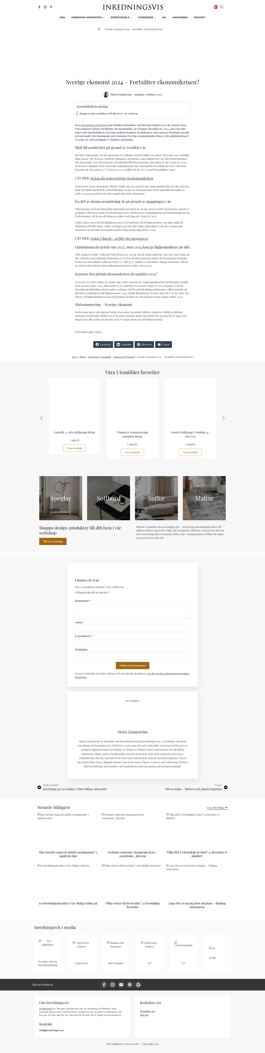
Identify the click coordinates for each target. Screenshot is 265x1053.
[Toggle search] (222, 7)
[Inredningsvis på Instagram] (45, 7)
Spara (107, 30)
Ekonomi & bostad (124, 356)
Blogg (82, 356)
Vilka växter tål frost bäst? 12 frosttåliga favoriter (133, 905)
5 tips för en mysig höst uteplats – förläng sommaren (197, 905)
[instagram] (112, 984)
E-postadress (84, 636)
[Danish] (216, 7)
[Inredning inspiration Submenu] (105, 17)
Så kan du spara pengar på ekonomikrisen (121, 178)
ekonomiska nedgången (94, 125)
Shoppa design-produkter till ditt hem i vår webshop (108, 113)
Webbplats (81, 649)
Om (164, 18)
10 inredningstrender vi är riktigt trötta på (68, 903)
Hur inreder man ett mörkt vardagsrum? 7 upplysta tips (68, 854)
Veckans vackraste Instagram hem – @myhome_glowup (132, 854)
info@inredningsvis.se (51, 1030)
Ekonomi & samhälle (99, 356)
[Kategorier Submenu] (156, 17)
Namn (79, 622)
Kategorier (145, 18)
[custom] (129, 984)
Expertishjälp (120, 18)
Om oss (144, 1015)
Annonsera (180, 18)
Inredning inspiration (86, 18)
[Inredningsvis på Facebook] (39, 7)
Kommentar (83, 600)
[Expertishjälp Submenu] (132, 17)
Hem (62, 18)
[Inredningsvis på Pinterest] (51, 7)
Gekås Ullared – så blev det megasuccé (119, 238)
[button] (41, 418)
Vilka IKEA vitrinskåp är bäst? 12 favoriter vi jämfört (197, 854)
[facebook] (104, 984)
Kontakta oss (147, 1011)
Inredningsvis (46, 1009)
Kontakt (199, 18)
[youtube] (121, 984)
